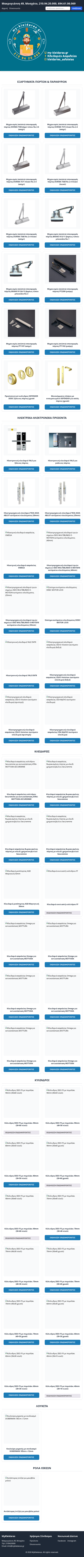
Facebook (62, 1541)
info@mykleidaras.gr (15, 1546)
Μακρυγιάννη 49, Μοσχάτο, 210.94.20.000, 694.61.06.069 (39, 3)
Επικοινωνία (14, 8)
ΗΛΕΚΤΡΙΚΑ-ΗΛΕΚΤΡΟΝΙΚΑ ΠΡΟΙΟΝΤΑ (42, 418)
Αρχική (5, 8)
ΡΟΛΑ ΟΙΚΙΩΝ (42, 1468)
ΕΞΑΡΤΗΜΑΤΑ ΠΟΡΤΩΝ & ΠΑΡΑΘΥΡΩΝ (42, 81)
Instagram (71, 1541)
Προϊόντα (34, 1541)
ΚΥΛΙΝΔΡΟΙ (42, 1080)
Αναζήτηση (76, 8)
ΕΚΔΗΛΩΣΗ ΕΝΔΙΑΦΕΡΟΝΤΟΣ (21, 135)
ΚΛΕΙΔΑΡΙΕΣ (42, 751)
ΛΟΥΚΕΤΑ (42, 1406)
